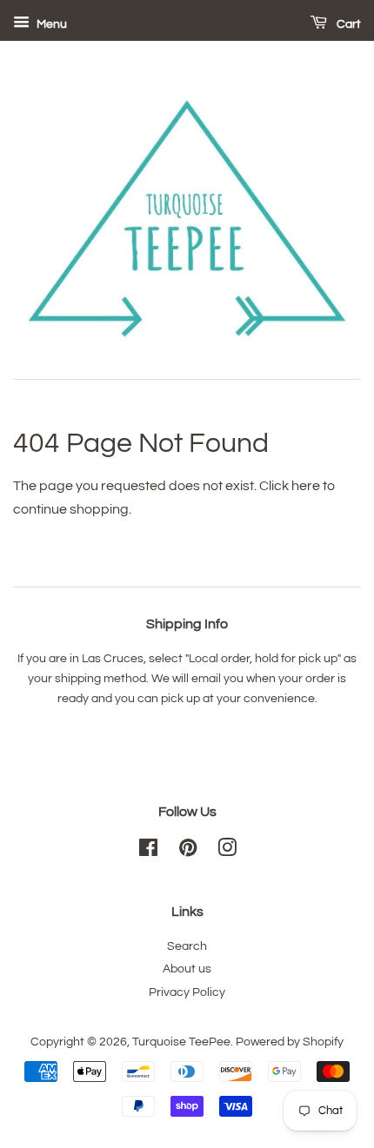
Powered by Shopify (290, 1042)
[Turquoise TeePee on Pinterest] (187, 852)
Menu (50, 24)
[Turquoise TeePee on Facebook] (148, 852)
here (305, 486)
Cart (347, 24)
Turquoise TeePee (181, 1042)
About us (187, 969)
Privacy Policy (187, 992)
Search (187, 946)
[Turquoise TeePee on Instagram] (227, 852)
